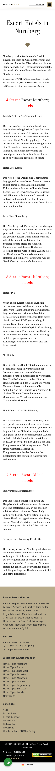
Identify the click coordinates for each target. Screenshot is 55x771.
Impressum (9, 720)
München (30, 607)
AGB (5, 710)
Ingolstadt (21, 624)
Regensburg (39, 624)
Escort (29, 610)
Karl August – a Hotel (22, 115)
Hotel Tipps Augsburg (15, 663)
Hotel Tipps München (15, 678)
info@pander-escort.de (16, 649)
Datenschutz (10, 724)
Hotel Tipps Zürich (13, 692)
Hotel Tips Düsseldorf (15, 671)
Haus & (38, 617)
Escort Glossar (11, 717)
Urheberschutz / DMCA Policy (19, 731)
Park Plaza (15, 216)
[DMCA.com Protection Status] (42, 755)
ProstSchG (8, 727)
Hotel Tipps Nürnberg (15, 681)
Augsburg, (8, 624)
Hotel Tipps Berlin (13, 667)
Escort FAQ (9, 713)
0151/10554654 (36, 4)
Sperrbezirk (9, 695)
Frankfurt (26, 621)
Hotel (9, 292)
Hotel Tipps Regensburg (16, 685)
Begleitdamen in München (17, 614)
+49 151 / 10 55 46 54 (21, 646)
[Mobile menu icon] (49, 4)
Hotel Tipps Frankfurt (15, 674)
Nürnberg (37, 621)
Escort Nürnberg (35, 100)
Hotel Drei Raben (12, 167)
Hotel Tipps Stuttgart (15, 688)
